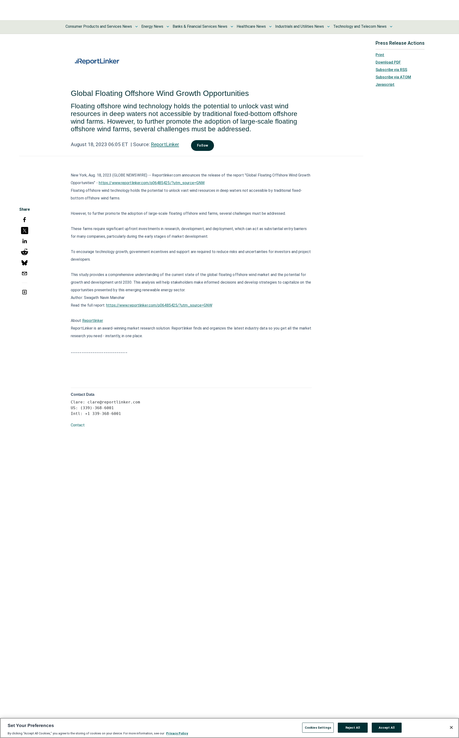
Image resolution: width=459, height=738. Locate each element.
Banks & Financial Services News (200, 26)
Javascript (385, 84)
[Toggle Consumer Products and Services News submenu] (136, 26)
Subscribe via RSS (391, 69)
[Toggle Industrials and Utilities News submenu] (328, 26)
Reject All (352, 727)
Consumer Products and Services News (99, 26)
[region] (229, 728)
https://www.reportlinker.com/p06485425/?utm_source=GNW (152, 183)
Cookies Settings (318, 727)
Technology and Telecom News (360, 26)
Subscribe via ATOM (393, 77)
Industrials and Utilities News (299, 26)
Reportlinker (92, 320)
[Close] (451, 727)
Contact (78, 425)
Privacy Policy (177, 733)
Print (380, 55)
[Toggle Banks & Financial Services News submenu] (232, 26)
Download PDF (388, 62)
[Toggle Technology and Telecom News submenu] (391, 26)
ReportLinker (165, 144)
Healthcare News (251, 26)
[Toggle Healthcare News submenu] (270, 26)
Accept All (387, 727)
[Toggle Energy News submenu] (167, 26)
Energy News (152, 26)
